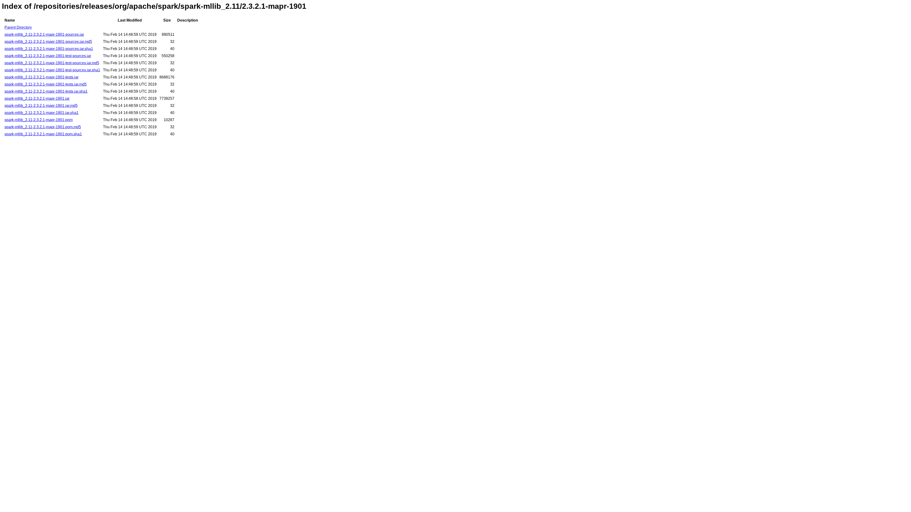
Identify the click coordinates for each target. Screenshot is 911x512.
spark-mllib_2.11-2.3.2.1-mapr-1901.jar (37, 98)
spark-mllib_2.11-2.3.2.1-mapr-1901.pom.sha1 (43, 134)
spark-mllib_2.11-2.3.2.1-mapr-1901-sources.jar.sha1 (49, 49)
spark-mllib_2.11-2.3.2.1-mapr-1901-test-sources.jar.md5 (52, 63)
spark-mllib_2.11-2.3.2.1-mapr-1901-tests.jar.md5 (46, 84)
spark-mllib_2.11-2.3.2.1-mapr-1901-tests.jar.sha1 (46, 91)
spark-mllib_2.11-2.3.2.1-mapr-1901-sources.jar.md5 (48, 42)
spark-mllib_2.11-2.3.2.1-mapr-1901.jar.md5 (41, 106)
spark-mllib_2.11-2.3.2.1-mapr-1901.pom (39, 120)
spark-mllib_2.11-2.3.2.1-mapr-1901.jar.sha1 (42, 113)
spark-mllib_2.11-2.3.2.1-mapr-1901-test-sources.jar (48, 56)
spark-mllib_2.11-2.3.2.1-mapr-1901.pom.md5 (43, 127)
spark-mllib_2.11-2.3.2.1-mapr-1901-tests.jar (42, 77)
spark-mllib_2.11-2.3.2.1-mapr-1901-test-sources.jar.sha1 (52, 70)
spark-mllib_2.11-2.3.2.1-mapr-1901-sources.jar (44, 34)
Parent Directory (18, 27)
